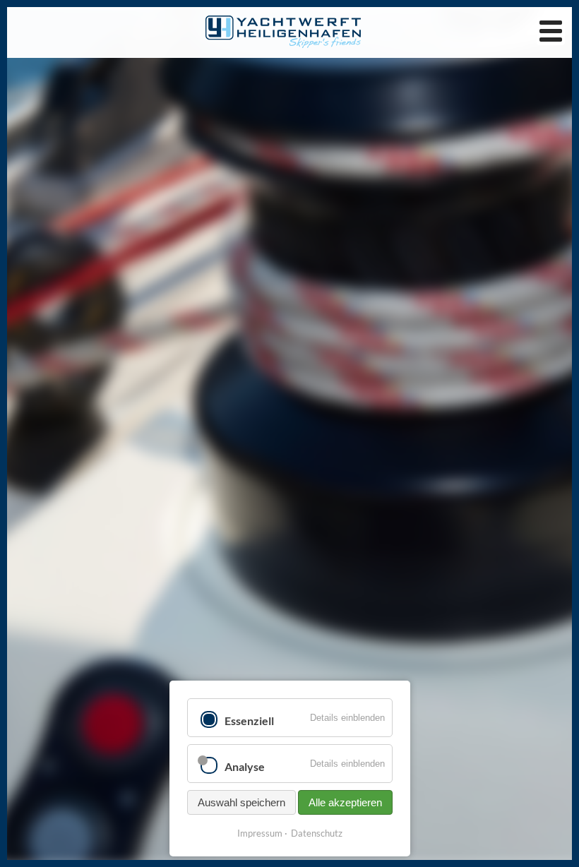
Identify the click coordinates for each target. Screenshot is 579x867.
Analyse (245, 766)
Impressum (259, 833)
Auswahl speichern (241, 802)
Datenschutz (316, 833)
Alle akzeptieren (345, 802)
